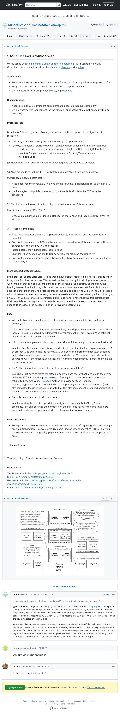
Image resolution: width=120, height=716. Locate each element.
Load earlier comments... (64, 586)
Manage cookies (90, 701)
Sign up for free (14, 687)
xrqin (16, 648)
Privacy (34, 701)
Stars (44, 36)
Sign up (108, 4)
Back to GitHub (81, 5)
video (81, 67)
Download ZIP (110, 36)
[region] (60, 271)
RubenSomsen (18, 25)
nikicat (17, 666)
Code (9, 36)
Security (42, 701)
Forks (61, 36)
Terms (25, 701)
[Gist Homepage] (14, 5)
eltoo (48, 380)
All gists (67, 5)
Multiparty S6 (94, 606)
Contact (77, 701)
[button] (93, 36)
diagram (65, 67)
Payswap (67, 90)
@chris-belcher (21, 606)
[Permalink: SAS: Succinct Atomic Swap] (5, 56)
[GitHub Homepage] (51, 708)
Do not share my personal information (60, 704)
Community (60, 701)
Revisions (25, 36)
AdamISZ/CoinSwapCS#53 (46, 487)
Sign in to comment (96, 687)
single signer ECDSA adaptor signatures (49, 63)
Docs (70, 701)
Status (51, 701)
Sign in (97, 4)
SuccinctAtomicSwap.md (48, 25)
